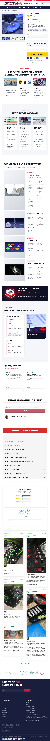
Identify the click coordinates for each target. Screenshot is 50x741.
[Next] (23, 24)
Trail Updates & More (7, 687)
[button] (30, 16)
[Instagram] (6, 731)
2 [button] (23, 663)
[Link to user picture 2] (5, 565)
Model (33, 405)
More (40, 7)
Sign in (37, 3)
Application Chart (33, 7)
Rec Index (4, 716)
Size (28, 34)
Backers (25, 7)
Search (3, 706)
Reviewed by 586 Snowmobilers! (12, 368)
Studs (19, 7)
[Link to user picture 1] (14, 551)
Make (19, 405)
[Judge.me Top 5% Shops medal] (42, 673)
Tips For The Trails (6, 704)
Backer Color (30, 38)
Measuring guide (44, 34)
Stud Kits (13, 7)
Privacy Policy (33, 736)
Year (6, 405)
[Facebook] (3, 731)
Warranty (4, 714)
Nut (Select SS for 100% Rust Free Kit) (36, 43)
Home (8, 7)
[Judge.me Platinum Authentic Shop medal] (22, 673)
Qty (27, 47)
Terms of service (40, 736)
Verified (24, 516)
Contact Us (4, 712)
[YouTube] (9, 731)
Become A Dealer (5, 703)
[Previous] (3, 24)
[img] (25, 366)
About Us (4, 708)
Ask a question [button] (25, 504)
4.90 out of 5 (26, 491)
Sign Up (27, 690)
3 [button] (25, 663)
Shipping (4, 710)
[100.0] (21, 511)
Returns (46, 736)
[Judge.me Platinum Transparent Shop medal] (27, 673)
